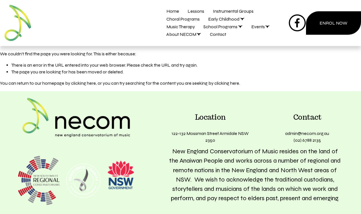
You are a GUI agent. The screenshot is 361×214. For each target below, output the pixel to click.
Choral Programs (183, 19)
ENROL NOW (333, 23)
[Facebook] (297, 22)
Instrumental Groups (233, 11)
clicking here (83, 83)
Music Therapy (180, 26)
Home (172, 11)
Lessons (196, 11)
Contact (218, 34)
